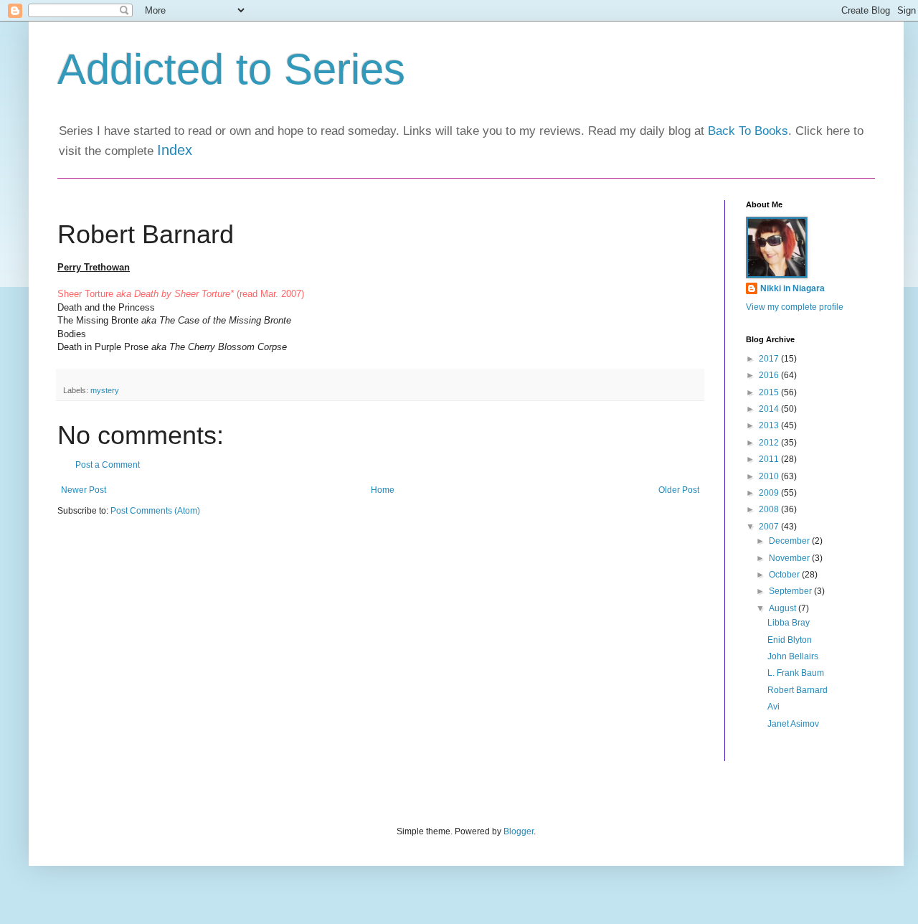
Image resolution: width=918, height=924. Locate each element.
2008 (770, 509)
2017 (770, 359)
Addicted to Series (231, 69)
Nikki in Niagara (792, 288)
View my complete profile (794, 307)
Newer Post (83, 490)
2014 (770, 409)
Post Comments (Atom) (155, 511)
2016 (770, 375)
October (785, 575)
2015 (770, 392)
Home (382, 490)
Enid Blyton (789, 640)
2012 (770, 443)
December (790, 541)
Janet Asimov (793, 724)
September (791, 591)
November (790, 558)
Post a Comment (107, 465)
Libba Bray (788, 623)
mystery (104, 390)
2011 (770, 459)
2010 (770, 476)
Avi (773, 707)
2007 (770, 527)
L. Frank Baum (795, 673)
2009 (770, 493)
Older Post (678, 490)
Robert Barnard (797, 690)
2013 (770, 425)
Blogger (518, 831)
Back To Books (748, 131)
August (783, 608)
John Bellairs (792, 656)
